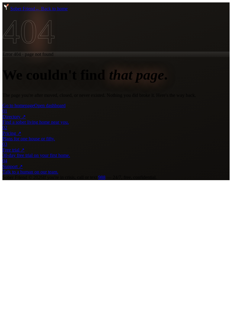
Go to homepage (18, 105)
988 (101, 177)
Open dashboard (50, 105)
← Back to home (51, 8)
